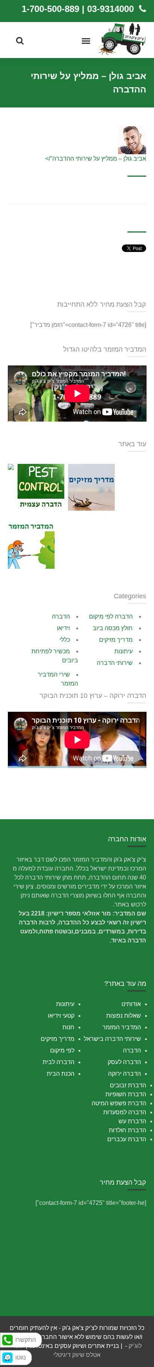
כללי (64, 640)
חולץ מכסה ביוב (113, 628)
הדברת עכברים (126, 1139)
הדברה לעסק (124, 1062)
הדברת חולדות (127, 1130)
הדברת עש (132, 1121)
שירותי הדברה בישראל (112, 1039)
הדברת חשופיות (125, 1094)
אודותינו (131, 1004)
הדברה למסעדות (124, 1112)
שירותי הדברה (115, 663)
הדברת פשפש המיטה (119, 1103)
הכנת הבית (60, 1073)
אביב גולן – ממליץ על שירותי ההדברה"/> (95, 158)
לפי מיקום (62, 1050)
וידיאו (63, 628)
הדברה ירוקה (124, 1073)
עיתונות (123, 651)
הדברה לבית (58, 1062)
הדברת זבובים (128, 1085)
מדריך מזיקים (116, 640)
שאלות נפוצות (123, 1015)
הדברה (61, 616)
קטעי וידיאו (61, 1015)
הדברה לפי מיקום (111, 616)
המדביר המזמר (121, 1027)
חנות (68, 1027)
